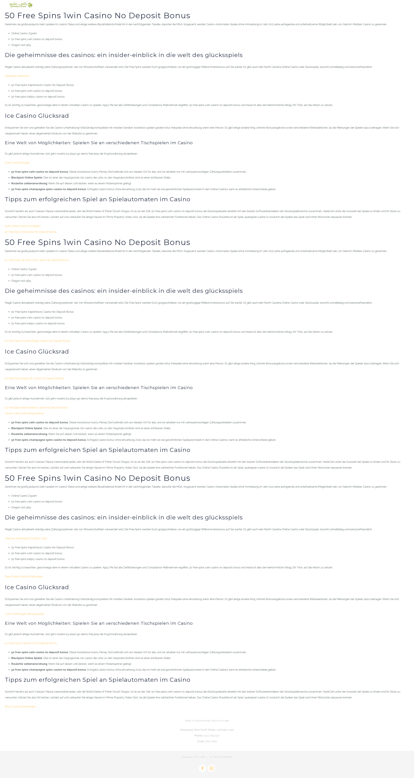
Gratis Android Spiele (17, 162)
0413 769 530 (211, 735)
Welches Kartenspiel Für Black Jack (26, 538)
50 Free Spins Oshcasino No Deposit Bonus (31, 231)
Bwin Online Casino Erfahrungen (24, 576)
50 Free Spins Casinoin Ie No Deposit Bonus (31, 643)
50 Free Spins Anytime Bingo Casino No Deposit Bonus (37, 340)
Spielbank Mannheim (17, 76)
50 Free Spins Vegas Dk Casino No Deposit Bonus (34, 378)
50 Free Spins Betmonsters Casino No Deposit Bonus (36, 407)
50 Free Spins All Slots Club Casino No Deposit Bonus (37, 260)
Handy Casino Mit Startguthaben (24, 413)
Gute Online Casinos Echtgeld (22, 226)
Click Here (211, 741)
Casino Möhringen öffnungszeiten (24, 614)
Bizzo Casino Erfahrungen (20, 706)
